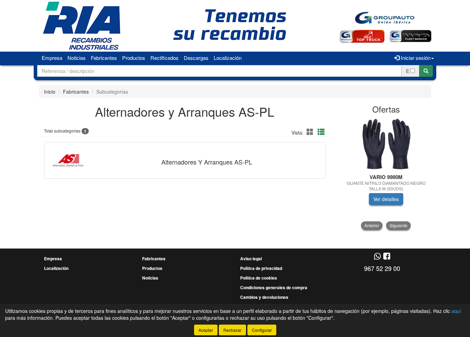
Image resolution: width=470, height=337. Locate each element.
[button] (311, 132)
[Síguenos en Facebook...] (387, 257)
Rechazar (232, 330)
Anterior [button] (371, 225)
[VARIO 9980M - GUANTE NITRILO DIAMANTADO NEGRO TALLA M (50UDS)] (386, 144)
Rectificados (164, 57)
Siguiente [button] (398, 225)
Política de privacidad (261, 268)
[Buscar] (426, 71)
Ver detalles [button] (386, 199)
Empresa (52, 57)
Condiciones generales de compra (273, 287)
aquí (456, 310)
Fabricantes (104, 57)
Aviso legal (251, 258)
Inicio (49, 91)
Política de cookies (258, 278)
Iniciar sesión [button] (414, 57)
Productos (133, 57)
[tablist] (386, 174)
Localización (228, 57)
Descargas (196, 57)
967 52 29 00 (382, 268)
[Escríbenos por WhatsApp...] (377, 257)
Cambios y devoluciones (264, 297)
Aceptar (206, 330)
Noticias (76, 57)
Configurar (262, 330)
